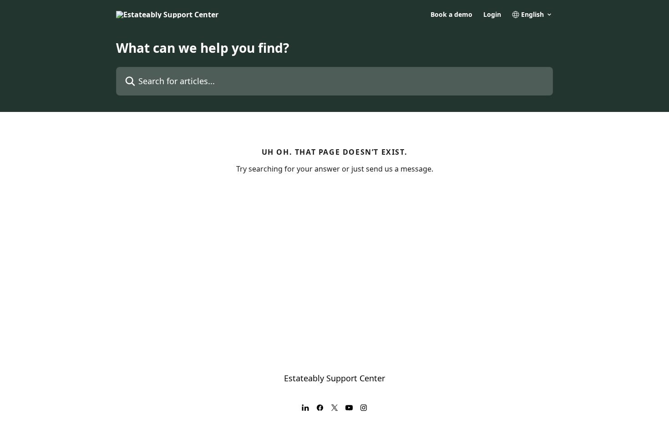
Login (492, 14)
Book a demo (451, 14)
